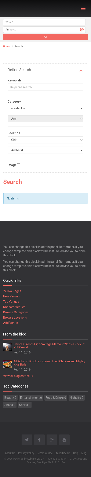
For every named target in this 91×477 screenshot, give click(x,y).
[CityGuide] (14, 8)
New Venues (11, 296)
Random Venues (14, 307)
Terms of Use (45, 453)
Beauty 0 (10, 397)
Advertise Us (62, 453)
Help (75, 453)
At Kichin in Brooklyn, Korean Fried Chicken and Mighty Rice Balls (49, 363)
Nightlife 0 (76, 397)
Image (12, 165)
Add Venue (10, 322)
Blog (83, 453)
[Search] (45, 37)
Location (14, 133)
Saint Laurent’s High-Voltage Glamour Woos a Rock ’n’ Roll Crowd (49, 345)
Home (6, 46)
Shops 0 (9, 405)
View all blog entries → (18, 376)
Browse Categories (16, 312)
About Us (10, 453)
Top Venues (11, 301)
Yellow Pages (12, 291)
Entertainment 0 (31, 397)
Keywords (15, 80)
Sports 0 (24, 405)
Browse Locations (15, 317)
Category (14, 101)
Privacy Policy (26, 453)
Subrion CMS (34, 458)
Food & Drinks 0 (56, 397)
